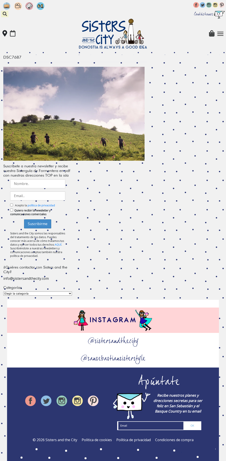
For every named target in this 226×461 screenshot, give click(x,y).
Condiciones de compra (174, 439)
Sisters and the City (61, 439)
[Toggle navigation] (220, 33)
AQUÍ (58, 244)
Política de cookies (97, 439)
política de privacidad (41, 205)
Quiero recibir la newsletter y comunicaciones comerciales (30, 212)
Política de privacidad (133, 439)
